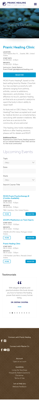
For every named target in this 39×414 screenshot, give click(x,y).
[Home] (14, 4)
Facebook (1, 340)
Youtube (5, 349)
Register (19, 75)
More (7, 214)
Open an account (19, 362)
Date (5, 167)
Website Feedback (19, 387)
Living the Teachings (19, 370)
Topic (5, 159)
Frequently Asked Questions (19, 373)
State (5, 176)
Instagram (5, 340)
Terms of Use (20, 378)
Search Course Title (11, 185)
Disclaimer (20, 376)
